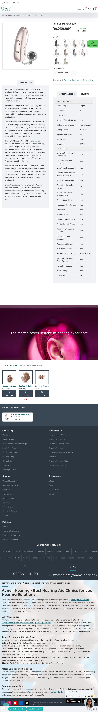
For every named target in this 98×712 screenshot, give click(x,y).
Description (25, 82)
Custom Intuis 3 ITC (44, 386)
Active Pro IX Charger (28, 386)
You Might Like (9, 366)
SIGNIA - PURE (21, 15)
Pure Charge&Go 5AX (21, 414)
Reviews (85, 94)
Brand (10, 15)
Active (7, 386)
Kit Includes (57, 68)
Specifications (67, 94)
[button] (24, 399)
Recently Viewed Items (14, 408)
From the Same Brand (31, 366)
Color (55, 37)
